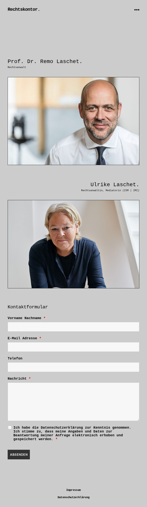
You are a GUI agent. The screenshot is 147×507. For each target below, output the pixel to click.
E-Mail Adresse (24, 338)
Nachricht (19, 379)
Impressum (73, 490)
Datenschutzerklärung (74, 497)
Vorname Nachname (27, 318)
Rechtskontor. (24, 9)
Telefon (15, 358)
